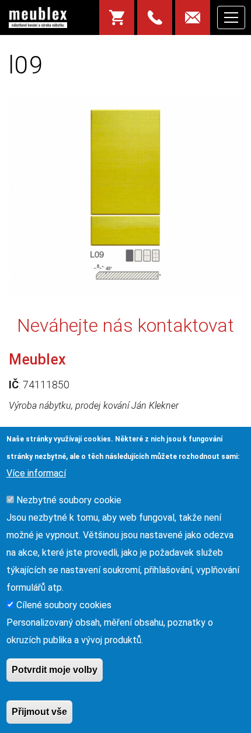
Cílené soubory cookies (63, 605)
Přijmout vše (39, 712)
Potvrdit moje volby (54, 670)
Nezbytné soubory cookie (68, 500)
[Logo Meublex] (38, 17)
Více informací (36, 473)
